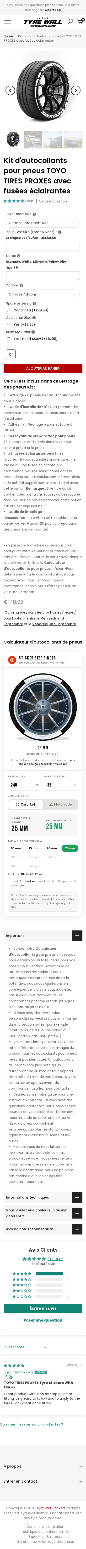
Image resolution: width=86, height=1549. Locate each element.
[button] (14, 201)
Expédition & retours (45, 1536)
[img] (14, 1365)
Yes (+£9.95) (24, 324)
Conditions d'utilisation (45, 1526)
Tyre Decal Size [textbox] (43, 213)
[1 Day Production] (33, 332)
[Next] (76, 90)
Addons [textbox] (43, 285)
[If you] (34, 214)
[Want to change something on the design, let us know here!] (18, 256)
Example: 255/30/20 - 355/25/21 (31, 238)
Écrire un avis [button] (43, 1308)
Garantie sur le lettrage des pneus (45, 1541)
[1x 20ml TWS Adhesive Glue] (34, 318)
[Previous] (10, 90)
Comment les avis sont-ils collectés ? (31, 1424)
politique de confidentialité (45, 1531)
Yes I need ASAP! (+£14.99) (36, 338)
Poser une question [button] (43, 1320)
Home (8, 36)
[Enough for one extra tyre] (34, 303)
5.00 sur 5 (55, 1259)
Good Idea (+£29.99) (31, 310)
